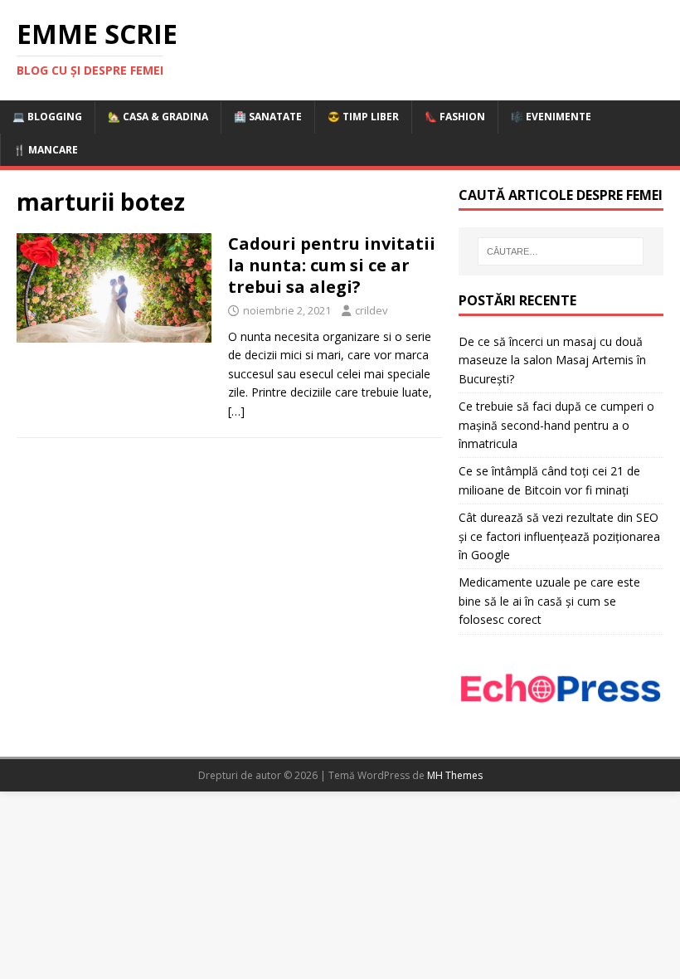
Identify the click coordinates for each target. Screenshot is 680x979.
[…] (236, 411)
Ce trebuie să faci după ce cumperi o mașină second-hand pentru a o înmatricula (556, 424)
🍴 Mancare (45, 150)
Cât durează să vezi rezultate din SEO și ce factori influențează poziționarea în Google (559, 536)
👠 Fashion (455, 117)
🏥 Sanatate (268, 117)
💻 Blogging (47, 117)
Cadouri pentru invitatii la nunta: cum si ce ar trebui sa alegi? (331, 265)
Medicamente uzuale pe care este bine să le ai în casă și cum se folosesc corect (549, 600)
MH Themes (455, 775)
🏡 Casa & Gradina (158, 117)
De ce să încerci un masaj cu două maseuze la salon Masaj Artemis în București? (552, 360)
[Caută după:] (561, 251)
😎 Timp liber (363, 117)
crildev (371, 310)
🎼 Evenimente (551, 117)
